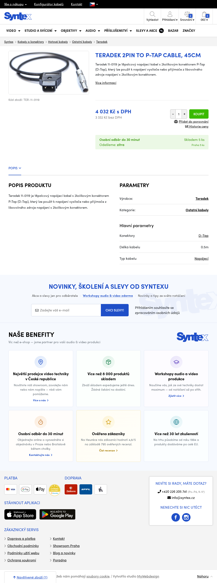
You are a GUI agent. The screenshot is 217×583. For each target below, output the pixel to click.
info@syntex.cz (183, 497)
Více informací (105, 82)
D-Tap (204, 235)
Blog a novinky (64, 552)
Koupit (198, 114)
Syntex (8, 41)
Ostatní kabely (82, 41)
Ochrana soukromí (21, 560)
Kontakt (76, 4)
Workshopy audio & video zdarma (108, 295)
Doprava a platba (21, 538)
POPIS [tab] (13, 168)
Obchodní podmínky (23, 545)
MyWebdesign (148, 576)
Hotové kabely (58, 41)
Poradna (60, 560)
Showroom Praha (66, 545)
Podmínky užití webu (23, 552)
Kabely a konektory (31, 41)
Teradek (101, 41)
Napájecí (202, 258)
